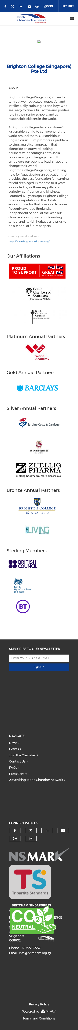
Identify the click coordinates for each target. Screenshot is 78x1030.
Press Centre (18, 774)
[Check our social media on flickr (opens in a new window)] (38, 7)
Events (14, 749)
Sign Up (39, 667)
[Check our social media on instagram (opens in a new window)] (31, 838)
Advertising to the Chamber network (36, 780)
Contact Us (17, 761)
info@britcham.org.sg (35, 953)
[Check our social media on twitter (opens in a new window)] (14, 7)
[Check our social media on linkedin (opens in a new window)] (22, 7)
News (13, 743)
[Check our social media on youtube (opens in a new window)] (30, 7)
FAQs (13, 767)
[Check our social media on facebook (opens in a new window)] (6, 7)
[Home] (32, 18)
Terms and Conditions (39, 1018)
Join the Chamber (22, 755)
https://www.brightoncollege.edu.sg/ (29, 241)
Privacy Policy (39, 1004)
